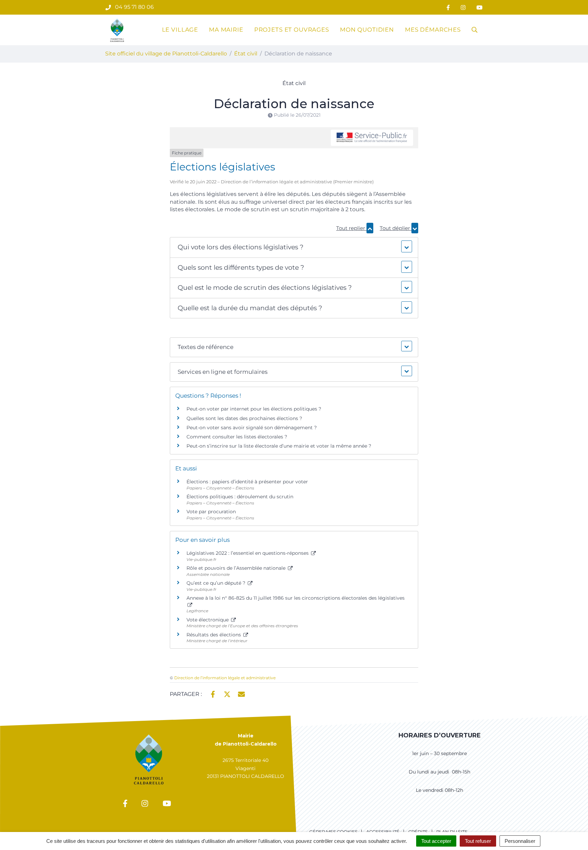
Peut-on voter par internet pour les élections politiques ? (253, 409)
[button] (294, 247)
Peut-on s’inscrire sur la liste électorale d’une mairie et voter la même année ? (278, 446)
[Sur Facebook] (213, 693)
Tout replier (351, 228)
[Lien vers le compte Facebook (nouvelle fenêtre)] (448, 7)
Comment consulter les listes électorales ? (236, 437)
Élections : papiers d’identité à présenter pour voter (247, 482)
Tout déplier (395, 228)
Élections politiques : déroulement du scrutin (239, 497)
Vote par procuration (211, 512)
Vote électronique (208, 620)
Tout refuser (478, 841)
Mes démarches (433, 29)
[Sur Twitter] (227, 693)
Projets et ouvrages (291, 29)
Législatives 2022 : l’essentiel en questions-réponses (248, 553)
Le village (180, 29)
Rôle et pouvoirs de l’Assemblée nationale (236, 568)
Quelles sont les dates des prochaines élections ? (244, 418)
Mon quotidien (367, 29)
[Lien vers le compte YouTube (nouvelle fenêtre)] (479, 7)
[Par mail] (241, 693)
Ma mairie (226, 29)
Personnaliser (520, 841)
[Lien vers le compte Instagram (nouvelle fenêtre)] (463, 7)
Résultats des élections (214, 635)
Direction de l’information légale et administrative (225, 677)
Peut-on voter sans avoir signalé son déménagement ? (251, 427)
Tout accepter (436, 841)
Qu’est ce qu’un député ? (216, 583)
